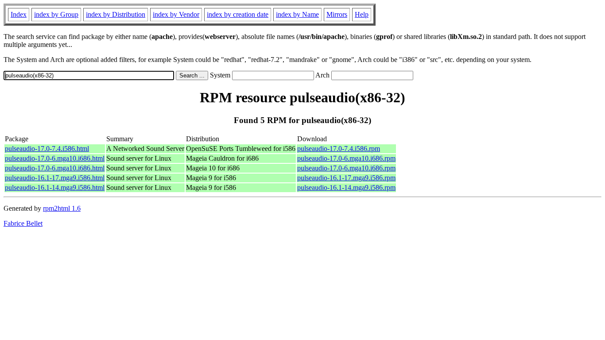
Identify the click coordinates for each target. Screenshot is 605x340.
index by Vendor (176, 14)
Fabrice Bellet (23, 223)
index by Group (56, 14)
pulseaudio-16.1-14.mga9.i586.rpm (346, 187)
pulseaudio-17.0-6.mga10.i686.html (55, 158)
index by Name (297, 14)
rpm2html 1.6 (62, 208)
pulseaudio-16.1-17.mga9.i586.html (55, 178)
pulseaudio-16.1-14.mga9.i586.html (55, 187)
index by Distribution (115, 14)
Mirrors (336, 14)
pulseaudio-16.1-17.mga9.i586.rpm (346, 178)
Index (19, 14)
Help (361, 14)
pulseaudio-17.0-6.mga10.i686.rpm (346, 158)
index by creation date (237, 14)
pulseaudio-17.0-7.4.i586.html (47, 148)
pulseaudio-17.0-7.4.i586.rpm (338, 148)
